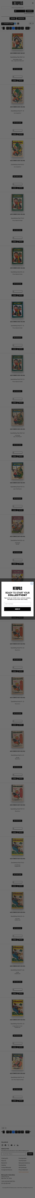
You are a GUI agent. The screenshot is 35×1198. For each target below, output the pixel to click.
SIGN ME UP (17, 609)
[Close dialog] (31, 583)
